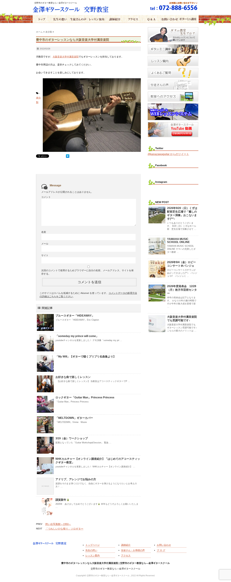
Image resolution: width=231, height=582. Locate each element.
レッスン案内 (92, 555)
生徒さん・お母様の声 (133, 550)
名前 (43, 232)
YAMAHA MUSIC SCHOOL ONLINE (178, 240)
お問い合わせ (164, 545)
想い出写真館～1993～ (58, 524)
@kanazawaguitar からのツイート (168, 154)
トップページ (92, 545)
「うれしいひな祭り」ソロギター (64, 528)
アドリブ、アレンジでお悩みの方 (75, 479)
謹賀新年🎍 (62, 499)
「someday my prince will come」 (77, 336)
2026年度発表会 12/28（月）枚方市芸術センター (182, 290)
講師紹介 (126, 545)
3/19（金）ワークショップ (71, 438)
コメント (46, 197)
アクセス (126, 555)
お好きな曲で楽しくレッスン (73, 377)
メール (44, 243)
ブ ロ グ (161, 550)
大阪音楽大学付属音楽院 (66, 56)
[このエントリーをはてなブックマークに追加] (67, 156)
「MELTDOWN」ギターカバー (74, 417)
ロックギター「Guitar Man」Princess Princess (84, 397)
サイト (44, 255)
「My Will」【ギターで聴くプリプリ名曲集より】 (85, 356)
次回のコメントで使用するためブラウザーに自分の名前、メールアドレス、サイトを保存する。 (87, 272)
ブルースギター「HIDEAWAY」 (74, 315)
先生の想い (91, 550)
